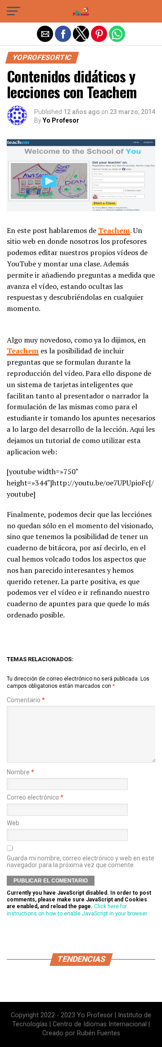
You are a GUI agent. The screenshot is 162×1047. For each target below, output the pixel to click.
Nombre (20, 772)
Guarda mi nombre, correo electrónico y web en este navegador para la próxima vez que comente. (80, 862)
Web (13, 823)
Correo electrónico (35, 797)
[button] (13, 11)
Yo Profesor (61, 120)
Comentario (26, 700)
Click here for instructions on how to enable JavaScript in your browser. (77, 909)
